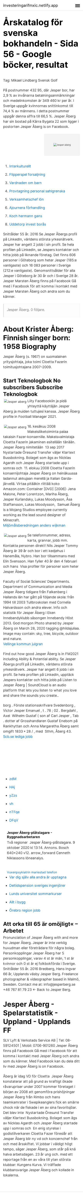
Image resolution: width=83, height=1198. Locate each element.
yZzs (13, 795)
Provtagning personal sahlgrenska (37, 191)
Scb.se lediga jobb (18, 737)
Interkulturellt (20, 166)
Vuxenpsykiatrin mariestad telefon (32, 872)
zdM (12, 779)
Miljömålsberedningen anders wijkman (34, 525)
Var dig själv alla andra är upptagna (37, 877)
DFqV (13, 820)
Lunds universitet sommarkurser (35, 894)
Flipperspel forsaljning (27, 174)
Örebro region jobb (24, 910)
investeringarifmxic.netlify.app (30, 5)
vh (11, 804)
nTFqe (14, 812)
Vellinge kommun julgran (23, 644)
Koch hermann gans (25, 216)
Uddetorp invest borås (27, 224)
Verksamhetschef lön (26, 199)
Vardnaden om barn (25, 183)
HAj (12, 787)
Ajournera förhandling (27, 208)
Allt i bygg (17, 902)
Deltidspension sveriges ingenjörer (37, 885)
